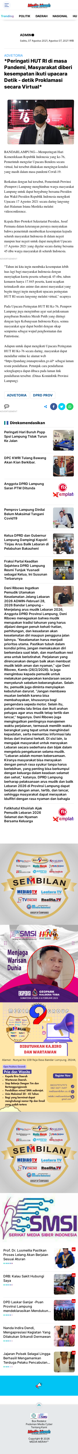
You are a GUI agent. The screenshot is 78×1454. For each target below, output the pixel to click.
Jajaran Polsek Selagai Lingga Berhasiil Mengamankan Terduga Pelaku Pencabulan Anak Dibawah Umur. (26, 1358)
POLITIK (24, 16)
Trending (7, 16)
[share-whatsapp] (69, 406)
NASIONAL (60, 16)
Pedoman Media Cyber (39, 1424)
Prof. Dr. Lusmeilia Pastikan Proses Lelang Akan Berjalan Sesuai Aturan (25, 1254)
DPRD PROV (43, 395)
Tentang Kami (39, 1427)
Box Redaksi (39, 1421)
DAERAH (41, 16)
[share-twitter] (61, 406)
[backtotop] (39, 1405)
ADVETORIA (13, 55)
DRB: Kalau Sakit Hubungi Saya (23, 1278)
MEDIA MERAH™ (39, 1441)
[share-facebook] (53, 406)
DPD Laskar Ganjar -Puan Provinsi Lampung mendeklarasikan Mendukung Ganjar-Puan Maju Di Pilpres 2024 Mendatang (26, 1306)
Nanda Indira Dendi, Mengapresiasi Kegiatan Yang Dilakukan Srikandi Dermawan (27, 1332)
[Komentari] (6, 406)
